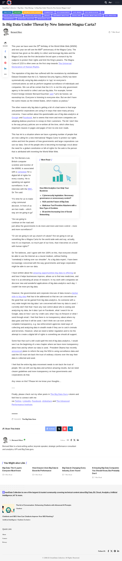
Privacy (47, 15)
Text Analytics (110, 15)
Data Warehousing (92, 12)
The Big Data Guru (59, 394)
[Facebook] (71, 440)
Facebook (27, 117)
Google (15, 117)
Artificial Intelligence (9, 520)
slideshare (47, 401)
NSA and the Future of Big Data (55, 202)
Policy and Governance (13, 15)
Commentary (48, 12)
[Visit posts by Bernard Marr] (5, 440)
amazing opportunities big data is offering (53, 273)
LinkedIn (27, 401)
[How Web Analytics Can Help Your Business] (58, 174)
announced (17, 351)
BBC (30, 189)
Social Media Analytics (93, 15)
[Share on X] (5, 57)
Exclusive (27, 520)
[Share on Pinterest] (5, 63)
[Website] (68, 440)
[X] (74, 440)
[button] (4, 2)
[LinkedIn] (78, 440)
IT (102, 12)
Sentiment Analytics (61, 15)
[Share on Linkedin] (5, 68)
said (51, 94)
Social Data (76, 15)
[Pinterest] (114, 551)
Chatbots (19, 508)
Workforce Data (44, 18)
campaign (22, 172)
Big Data (17, 12)
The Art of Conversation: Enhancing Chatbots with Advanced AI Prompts (43, 505)
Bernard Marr (16, 32)
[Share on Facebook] (5, 51)
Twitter (18, 401)
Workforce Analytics (26, 18)
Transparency (9, 18)
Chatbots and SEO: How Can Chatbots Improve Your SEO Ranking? (28, 516)
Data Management (63, 12)
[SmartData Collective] (8, 2)
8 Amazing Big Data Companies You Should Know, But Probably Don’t (105, 470)
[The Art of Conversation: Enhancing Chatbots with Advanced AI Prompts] (8, 508)
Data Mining (77, 12)
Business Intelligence (32, 12)
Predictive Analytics (33, 15)
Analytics (7, 12)
